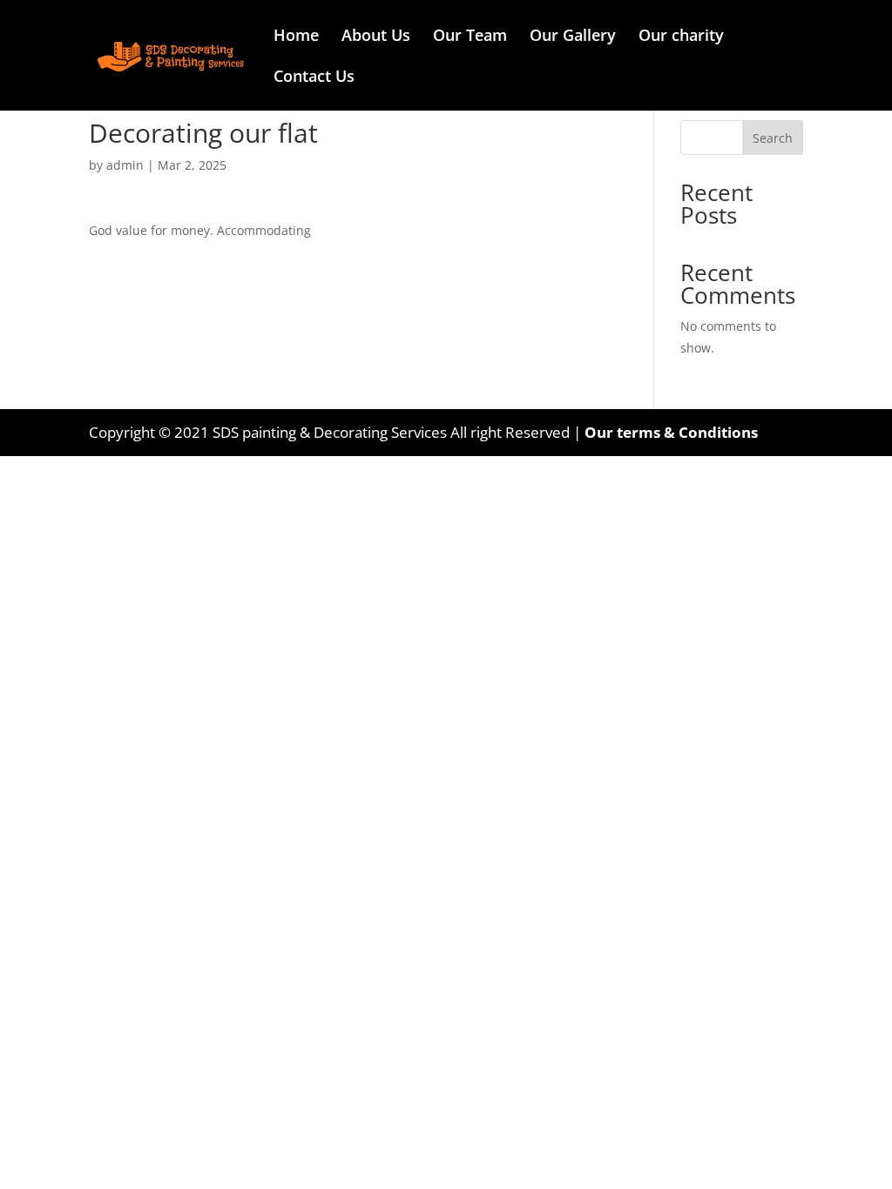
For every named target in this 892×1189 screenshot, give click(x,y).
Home (296, 37)
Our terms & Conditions (671, 432)
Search (773, 138)
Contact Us (314, 78)
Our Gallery (573, 37)
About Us (375, 37)
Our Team (470, 37)
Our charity (681, 37)
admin (125, 165)
